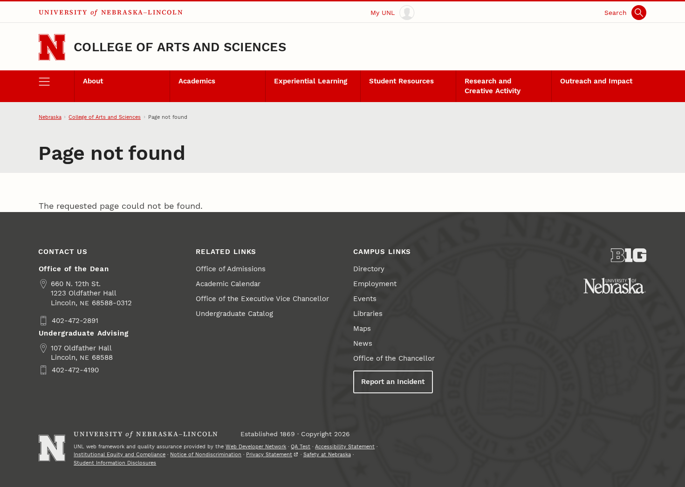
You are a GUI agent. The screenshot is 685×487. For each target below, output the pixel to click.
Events (365, 299)
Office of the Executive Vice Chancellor (262, 299)
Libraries (368, 313)
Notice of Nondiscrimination (205, 454)
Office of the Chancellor (394, 358)
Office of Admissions (231, 269)
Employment (375, 284)
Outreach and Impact (596, 81)
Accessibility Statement (345, 446)
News (362, 343)
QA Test (300, 446)
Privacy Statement (269, 454)
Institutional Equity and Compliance (119, 454)
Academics (196, 81)
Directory (368, 269)
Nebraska (50, 117)
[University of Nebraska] (614, 286)
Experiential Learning (310, 81)
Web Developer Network (256, 446)
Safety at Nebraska (327, 454)
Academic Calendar (228, 284)
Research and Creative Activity (493, 86)
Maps (362, 328)
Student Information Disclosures (115, 463)
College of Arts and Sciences (180, 47)
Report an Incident (393, 381)
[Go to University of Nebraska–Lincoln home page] (52, 47)
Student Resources (401, 81)
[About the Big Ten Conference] (629, 255)
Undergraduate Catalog (234, 313)
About (93, 81)
